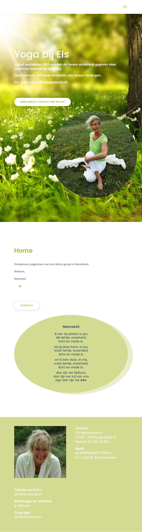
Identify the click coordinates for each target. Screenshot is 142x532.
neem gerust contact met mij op (42, 102)
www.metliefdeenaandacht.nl (44, 82)
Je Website (22, 505)
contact (26, 305)
